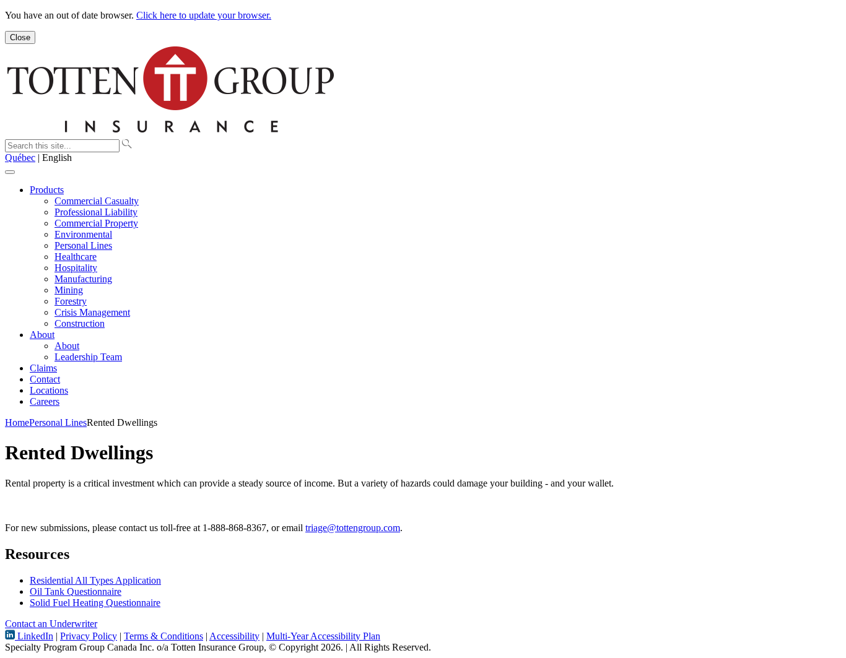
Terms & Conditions (163, 636)
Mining (69, 290)
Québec (20, 157)
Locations (49, 390)
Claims (43, 368)
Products (47, 189)
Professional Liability (96, 212)
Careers (44, 401)
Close (20, 37)
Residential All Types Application (95, 580)
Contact (45, 379)
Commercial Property (96, 223)
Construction (80, 323)
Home (17, 422)
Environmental (83, 234)
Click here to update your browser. (203, 15)
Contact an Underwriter (51, 623)
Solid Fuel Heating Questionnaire (95, 602)
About (42, 334)
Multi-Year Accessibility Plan (323, 636)
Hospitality (76, 267)
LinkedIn (34, 636)
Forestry (71, 301)
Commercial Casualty (97, 201)
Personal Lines (83, 245)
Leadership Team (88, 357)
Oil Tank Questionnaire (75, 591)
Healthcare (76, 256)
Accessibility (234, 636)
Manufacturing (83, 279)
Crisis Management (92, 312)
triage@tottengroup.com (352, 527)
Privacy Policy (88, 636)
